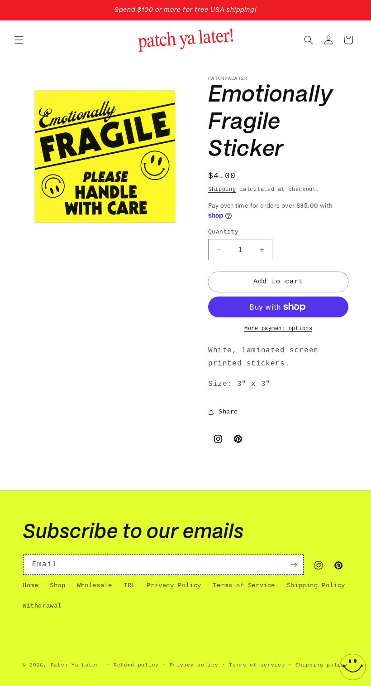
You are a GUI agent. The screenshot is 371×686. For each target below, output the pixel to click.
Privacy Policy (174, 585)
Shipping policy (321, 665)
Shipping (222, 189)
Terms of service (257, 665)
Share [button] (228, 411)
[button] (19, 40)
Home (30, 585)
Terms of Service (244, 585)
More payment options (278, 329)
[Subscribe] (294, 564)
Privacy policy (194, 665)
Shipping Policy (316, 585)
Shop (57, 585)
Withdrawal (42, 605)
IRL (129, 585)
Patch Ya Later (75, 665)
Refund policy (136, 665)
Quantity (223, 232)
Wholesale (94, 585)
